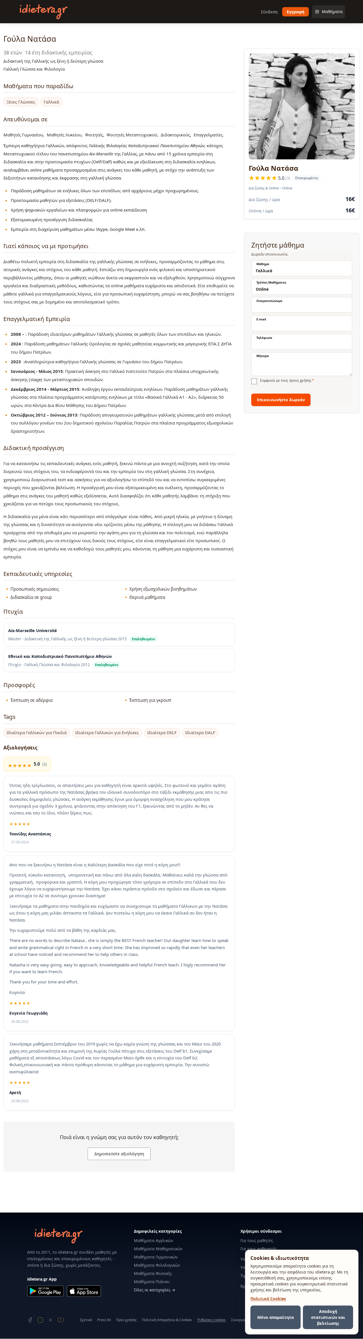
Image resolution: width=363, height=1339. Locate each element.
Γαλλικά (51, 102)
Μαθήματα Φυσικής (153, 1273)
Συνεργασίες (241, 1319)
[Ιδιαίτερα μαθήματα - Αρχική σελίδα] (43, 11)
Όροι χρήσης (126, 1319)
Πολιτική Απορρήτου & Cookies (167, 1319)
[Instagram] (40, 1320)
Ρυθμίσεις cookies (211, 1320)
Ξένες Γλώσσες (21, 102)
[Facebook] (30, 1320)
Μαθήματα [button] (332, 11)
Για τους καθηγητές (258, 1248)
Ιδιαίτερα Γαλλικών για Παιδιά (37, 732)
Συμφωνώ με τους (287, 381)
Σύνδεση (269, 11)
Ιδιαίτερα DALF (200, 732)
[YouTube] (61, 1320)
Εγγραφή (295, 11)
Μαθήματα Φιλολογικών (157, 1265)
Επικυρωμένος (305, 178)
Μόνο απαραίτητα (275, 1317)
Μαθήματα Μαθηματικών (158, 1248)
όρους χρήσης (300, 380)
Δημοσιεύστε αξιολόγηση (119, 1153)
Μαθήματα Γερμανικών (156, 1257)
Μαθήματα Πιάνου (152, 1281)
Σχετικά (86, 1319)
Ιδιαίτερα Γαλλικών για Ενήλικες (107, 732)
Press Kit (104, 1319)
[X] (50, 1320)
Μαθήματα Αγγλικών (153, 1240)
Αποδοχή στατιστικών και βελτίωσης (328, 1317)
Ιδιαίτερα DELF (162, 732)
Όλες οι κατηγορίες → (154, 1289)
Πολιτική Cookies (268, 1298)
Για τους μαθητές (256, 1240)
